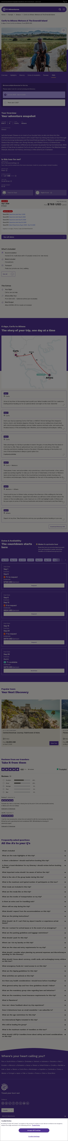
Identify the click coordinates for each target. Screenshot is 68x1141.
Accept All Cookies (34, 1130)
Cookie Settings (34, 1136)
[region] (34, 1129)
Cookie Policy (36, 1125)
